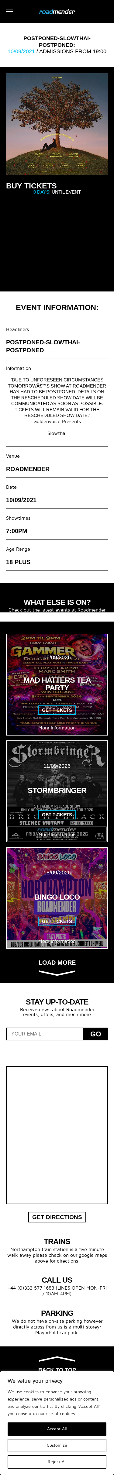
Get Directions (57, 1217)
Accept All (57, 1429)
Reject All (57, 1461)
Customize (57, 1445)
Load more (57, 963)
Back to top (57, 1370)
